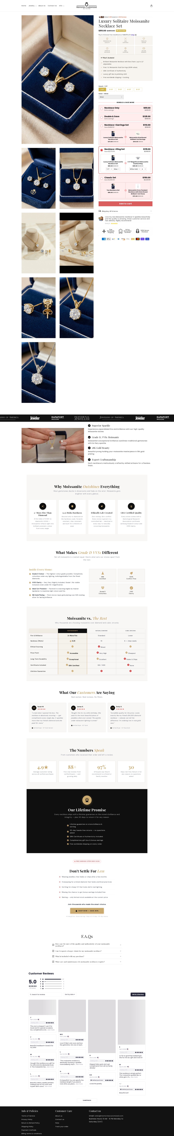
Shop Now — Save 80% (86, 911)
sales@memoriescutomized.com (109, 1116)
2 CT (111, 89)
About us (58, 1116)
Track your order (61, 1127)
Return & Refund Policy (31, 1123)
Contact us (59, 1119)
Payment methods (29, 1130)
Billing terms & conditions (32, 1134)
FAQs (57, 1123)
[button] (125, 109)
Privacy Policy (27, 1119)
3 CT (120, 89)
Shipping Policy (27, 1127)
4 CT (129, 89)
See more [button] (50, 1030)
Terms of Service (28, 1116)
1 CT (102, 89)
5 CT (138, 89)
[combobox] (70, 994)
